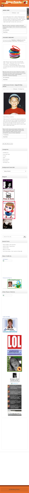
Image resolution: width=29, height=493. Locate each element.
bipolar (15, 129)
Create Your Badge (6, 316)
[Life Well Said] (10, 325)
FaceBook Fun (5, 152)
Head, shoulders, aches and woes (9, 244)
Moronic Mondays (6, 159)
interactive (18, 26)
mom (4, 131)
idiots (14, 26)
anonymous (12, 25)
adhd (7, 129)
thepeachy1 (14, 75)
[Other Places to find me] (14, 377)
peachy (21, 26)
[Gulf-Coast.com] (14, 352)
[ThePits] (14, 363)
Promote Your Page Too (7, 277)
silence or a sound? (6, 249)
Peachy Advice (5, 160)
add (5, 129)
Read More (5, 32)
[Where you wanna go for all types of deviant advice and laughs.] (7, 184)
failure (10, 130)
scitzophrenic (5, 132)
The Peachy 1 (5, 259)
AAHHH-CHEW (6, 10)
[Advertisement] (14, 433)
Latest (4, 157)
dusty (7, 130)
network (14, 73)
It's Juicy (4, 155)
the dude (13, 132)
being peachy (5, 26)
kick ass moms (13, 71)
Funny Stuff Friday (6, 154)
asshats (17, 25)
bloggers (10, 26)
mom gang (9, 73)
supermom (5, 75)
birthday (19, 129)
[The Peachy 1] (7, 268)
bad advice (21, 25)
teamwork (10, 75)
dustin (4, 130)
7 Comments (5, 134)
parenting (15, 131)
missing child (21, 130)
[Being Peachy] (14, 2)
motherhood (8, 131)
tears (10, 132)
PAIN (12, 131)
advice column (7, 25)
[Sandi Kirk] (7, 305)
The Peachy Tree (6, 162)
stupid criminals (18, 74)
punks (13, 74)
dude (22, 129)
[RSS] (28, 16)
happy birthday (15, 130)
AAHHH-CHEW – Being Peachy (9, 246)
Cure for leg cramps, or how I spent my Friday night (12, 251)
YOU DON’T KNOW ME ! (8, 37)
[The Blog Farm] (14, 383)
